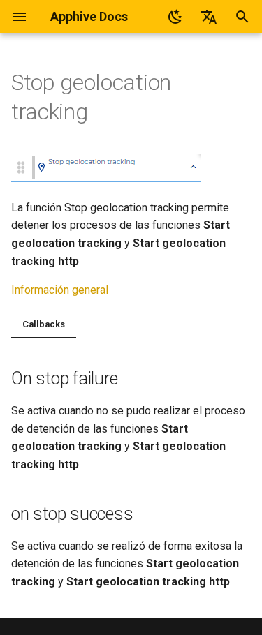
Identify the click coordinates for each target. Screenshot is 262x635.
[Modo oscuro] (175, 17)
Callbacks (43, 324)
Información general (59, 290)
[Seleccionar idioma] (209, 17)
